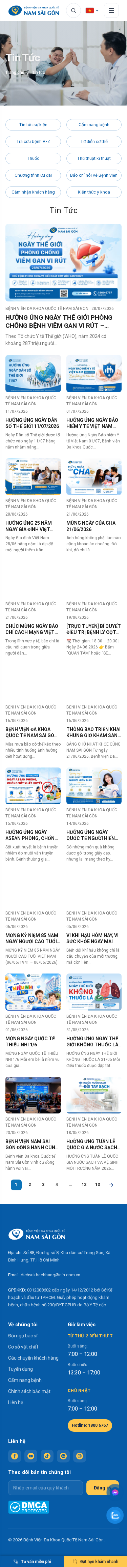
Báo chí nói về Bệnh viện (94, 175)
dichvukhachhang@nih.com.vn (50, 1274)
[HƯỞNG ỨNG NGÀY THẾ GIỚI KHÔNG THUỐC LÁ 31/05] (94, 992)
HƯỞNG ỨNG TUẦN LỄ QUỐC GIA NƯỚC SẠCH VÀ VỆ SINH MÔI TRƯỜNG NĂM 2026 (91, 1145)
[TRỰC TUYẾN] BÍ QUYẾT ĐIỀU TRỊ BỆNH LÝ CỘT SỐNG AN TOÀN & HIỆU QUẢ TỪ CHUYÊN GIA (93, 629)
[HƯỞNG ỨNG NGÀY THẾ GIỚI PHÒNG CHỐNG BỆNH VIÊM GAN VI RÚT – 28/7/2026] (63, 262)
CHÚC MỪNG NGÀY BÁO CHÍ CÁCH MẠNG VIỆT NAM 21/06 (31, 629)
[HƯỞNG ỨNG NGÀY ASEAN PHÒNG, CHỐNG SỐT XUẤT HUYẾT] (33, 786)
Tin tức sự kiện (33, 124)
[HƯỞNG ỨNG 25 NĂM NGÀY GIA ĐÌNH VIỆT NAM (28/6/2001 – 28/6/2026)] (33, 476)
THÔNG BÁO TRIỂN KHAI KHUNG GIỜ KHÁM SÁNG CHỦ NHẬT (93, 732)
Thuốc (33, 158)
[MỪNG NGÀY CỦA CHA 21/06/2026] (94, 476)
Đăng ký (102, 1487)
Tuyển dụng (20, 1369)
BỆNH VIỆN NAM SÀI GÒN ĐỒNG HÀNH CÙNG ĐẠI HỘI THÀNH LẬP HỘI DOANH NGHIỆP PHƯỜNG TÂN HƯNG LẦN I (32, 1145)
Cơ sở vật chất (23, 1347)
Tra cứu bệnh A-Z (33, 141)
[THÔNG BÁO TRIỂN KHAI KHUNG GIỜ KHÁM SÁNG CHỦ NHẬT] (94, 682)
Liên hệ (15, 1402)
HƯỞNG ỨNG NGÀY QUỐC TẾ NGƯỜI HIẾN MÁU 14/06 (90, 835)
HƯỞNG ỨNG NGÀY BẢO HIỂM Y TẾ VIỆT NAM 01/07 (92, 423)
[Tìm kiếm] (73, 10)
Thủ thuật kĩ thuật (94, 158)
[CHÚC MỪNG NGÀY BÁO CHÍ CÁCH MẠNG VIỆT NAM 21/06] (33, 579)
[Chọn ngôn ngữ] (92, 10)
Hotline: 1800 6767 (90, 1425)
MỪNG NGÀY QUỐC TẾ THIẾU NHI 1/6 (30, 1041)
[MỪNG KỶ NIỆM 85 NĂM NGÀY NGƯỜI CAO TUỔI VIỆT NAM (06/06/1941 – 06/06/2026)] (33, 888)
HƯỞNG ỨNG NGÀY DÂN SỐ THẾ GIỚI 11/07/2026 (32, 423)
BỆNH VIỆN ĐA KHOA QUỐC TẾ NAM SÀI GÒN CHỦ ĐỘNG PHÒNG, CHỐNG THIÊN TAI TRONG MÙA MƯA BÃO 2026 (31, 732)
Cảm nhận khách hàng (33, 192)
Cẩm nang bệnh (94, 124)
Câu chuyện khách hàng (33, 1358)
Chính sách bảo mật (29, 1391)
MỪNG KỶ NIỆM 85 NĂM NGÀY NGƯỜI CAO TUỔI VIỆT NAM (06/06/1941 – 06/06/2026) (32, 939)
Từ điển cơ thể (94, 141)
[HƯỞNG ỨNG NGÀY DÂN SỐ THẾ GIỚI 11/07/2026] (33, 373)
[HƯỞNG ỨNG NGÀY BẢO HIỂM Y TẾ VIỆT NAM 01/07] (94, 373)
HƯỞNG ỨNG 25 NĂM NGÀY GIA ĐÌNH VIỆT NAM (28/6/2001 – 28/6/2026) (28, 526)
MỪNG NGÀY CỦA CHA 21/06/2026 (90, 526)
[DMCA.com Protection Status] (28, 1507)
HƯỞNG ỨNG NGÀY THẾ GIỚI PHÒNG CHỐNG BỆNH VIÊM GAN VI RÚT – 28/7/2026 (58, 322)
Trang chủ (14, 72)
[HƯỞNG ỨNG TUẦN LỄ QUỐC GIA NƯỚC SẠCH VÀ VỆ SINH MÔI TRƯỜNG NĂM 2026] (94, 1095)
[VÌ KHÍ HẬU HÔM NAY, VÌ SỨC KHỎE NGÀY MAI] (94, 888)
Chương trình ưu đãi (33, 175)
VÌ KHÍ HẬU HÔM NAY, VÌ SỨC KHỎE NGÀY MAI (92, 938)
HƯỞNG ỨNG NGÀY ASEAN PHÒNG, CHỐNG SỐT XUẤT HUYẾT (31, 835)
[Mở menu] (111, 10)
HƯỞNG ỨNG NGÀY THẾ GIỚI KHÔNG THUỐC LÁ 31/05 (92, 1042)
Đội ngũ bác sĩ (22, 1335)
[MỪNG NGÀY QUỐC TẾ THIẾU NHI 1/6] (33, 992)
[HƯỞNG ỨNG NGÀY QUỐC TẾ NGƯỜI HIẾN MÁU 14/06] (94, 786)
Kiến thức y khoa (94, 192)
